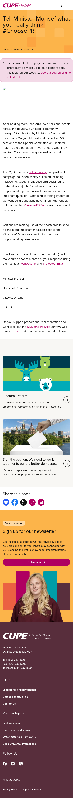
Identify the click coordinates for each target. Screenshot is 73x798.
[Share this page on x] (23, 503)
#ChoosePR (28, 263)
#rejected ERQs (53, 263)
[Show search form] (61, 6)
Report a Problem (31, 789)
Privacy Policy (10, 789)
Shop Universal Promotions (19, 744)
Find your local (12, 723)
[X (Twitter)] (21, 763)
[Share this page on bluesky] (6, 503)
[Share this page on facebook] (14, 503)
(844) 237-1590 (23, 668)
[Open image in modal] (36, 104)
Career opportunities (15, 697)
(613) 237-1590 (16, 660)
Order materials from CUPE (19, 737)
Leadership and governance (20, 690)
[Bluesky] (13, 763)
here (17, 331)
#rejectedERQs (34, 205)
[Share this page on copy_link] (32, 503)
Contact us (9, 704)
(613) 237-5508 (17, 664)
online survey (38, 172)
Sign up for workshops (16, 730)
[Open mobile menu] (68, 6)
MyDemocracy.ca (38, 326)
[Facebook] (5, 763)
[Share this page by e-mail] (41, 503)
